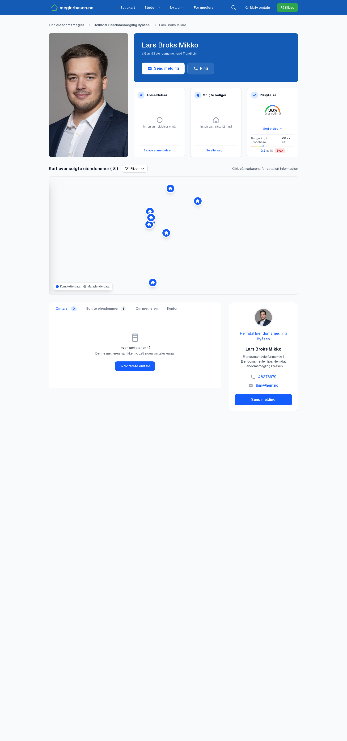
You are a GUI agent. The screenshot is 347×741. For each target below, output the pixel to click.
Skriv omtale (260, 7)
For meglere (204, 7)
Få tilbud (287, 7)
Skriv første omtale (134, 366)
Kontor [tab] (172, 308)
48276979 (267, 376)
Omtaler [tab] (65, 308)
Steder (150, 7)
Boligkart (127, 7)
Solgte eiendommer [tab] (105, 308)
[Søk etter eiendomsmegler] (233, 7)
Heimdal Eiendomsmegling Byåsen (122, 25)
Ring (204, 68)
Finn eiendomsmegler (66, 25)
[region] (173, 235)
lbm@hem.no (267, 385)
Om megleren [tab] (147, 308)
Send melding (166, 68)
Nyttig (175, 7)
